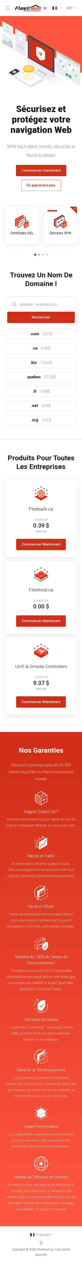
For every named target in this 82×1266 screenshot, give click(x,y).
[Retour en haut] (41, 1243)
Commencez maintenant (41, 170)
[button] (35, 255)
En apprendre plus (41, 185)
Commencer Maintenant (41, 544)
